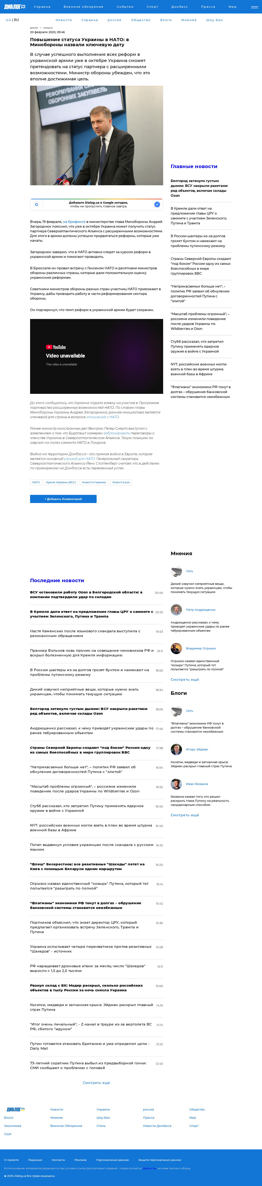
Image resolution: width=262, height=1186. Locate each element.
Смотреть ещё (96, 1083)
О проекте (11, 1159)
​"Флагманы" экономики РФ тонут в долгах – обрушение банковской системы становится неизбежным (201, 392)
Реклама (81, 1159)
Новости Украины (94, 482)
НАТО (36, 482)
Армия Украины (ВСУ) (61, 482)
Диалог (34, 28)
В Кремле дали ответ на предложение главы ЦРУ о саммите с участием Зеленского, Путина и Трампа (199, 216)
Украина (48, 28)
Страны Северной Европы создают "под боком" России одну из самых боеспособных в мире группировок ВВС (201, 266)
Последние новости (57, 580)
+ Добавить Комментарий (63, 499)
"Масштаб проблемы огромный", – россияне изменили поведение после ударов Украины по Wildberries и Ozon (200, 321)
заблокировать (117, 433)
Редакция (35, 1159)
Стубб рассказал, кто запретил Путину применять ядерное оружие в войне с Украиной (197, 346)
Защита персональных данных (159, 1159)
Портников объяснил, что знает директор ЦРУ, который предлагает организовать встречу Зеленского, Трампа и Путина (84, 927)
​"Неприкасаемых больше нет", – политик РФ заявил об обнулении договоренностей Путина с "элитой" (200, 293)
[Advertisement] (96, 536)
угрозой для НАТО (79, 459)
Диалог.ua (149, 1168)
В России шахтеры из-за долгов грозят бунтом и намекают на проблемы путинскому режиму (198, 241)
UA (8, 20)
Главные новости (194, 166)
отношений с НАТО (102, 417)
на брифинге (74, 222)
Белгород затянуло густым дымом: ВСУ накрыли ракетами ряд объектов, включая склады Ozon (199, 188)
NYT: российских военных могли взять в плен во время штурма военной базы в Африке (199, 369)
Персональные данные (112, 1159)
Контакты (58, 1159)
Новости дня (121, 482)
